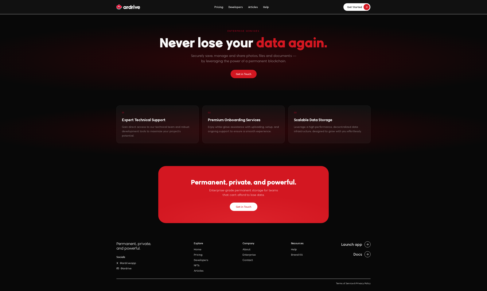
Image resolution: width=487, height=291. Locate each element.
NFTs (197, 265)
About (247, 249)
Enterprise (249, 254)
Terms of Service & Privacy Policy (353, 283)
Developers (235, 7)
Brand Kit (297, 254)
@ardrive (126, 268)
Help (266, 7)
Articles (253, 7)
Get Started (354, 7)
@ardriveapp (126, 263)
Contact (248, 260)
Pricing (218, 7)
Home (197, 249)
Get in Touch (243, 74)
